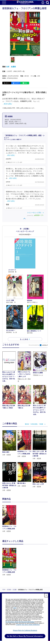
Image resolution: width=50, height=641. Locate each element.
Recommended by (34, 345)
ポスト (8, 83)
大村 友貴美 (11, 67)
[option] (9, 518)
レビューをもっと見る (34, 212)
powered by (30, 215)
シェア (17, 83)
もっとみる (24, 339)
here (14, 607)
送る (25, 83)
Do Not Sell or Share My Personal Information (20, 621)
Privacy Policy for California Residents (25, 630)
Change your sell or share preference (28, 624)
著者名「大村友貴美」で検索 (34, 424)
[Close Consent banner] (46, 595)
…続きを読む (7, 104)
